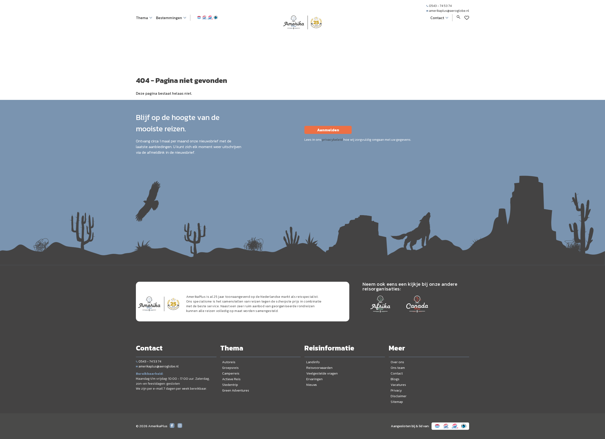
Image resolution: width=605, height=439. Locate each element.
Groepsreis (230, 367)
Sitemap (397, 401)
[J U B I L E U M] (302, 39)
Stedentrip (230, 384)
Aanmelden (328, 130)
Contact (397, 373)
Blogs (395, 379)
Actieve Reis (231, 379)
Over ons (397, 362)
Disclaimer (398, 396)
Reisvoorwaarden (319, 367)
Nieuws (311, 384)
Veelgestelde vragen (322, 373)
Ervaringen (314, 379)
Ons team (398, 367)
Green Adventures (235, 390)
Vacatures (398, 384)
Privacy (396, 390)
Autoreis (228, 362)
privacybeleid (332, 139)
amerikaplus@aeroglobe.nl (449, 10)
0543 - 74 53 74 (440, 5)
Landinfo (313, 362)
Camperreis (230, 373)
